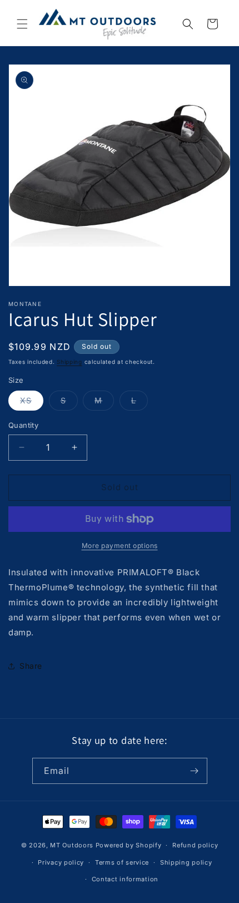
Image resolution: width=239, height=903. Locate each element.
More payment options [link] (120, 545)
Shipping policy (186, 862)
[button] (22, 24)
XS (31, 403)
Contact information (125, 879)
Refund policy (195, 845)
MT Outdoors (71, 845)
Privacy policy (61, 862)
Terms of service (122, 862)
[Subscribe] (194, 771)
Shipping (69, 361)
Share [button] (30, 665)
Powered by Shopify (129, 845)
